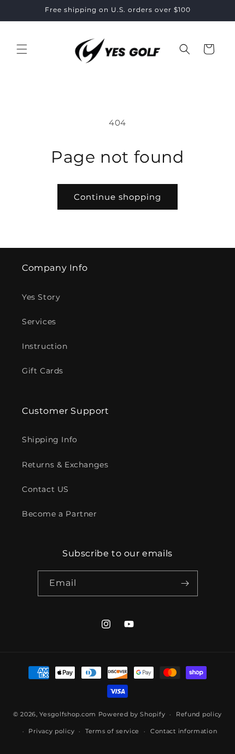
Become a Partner (59, 514)
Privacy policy (51, 731)
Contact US (45, 489)
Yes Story (41, 297)
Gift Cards (42, 371)
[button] (22, 49)
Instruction (45, 346)
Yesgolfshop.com (67, 714)
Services (39, 321)
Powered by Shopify (132, 714)
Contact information (183, 731)
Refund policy (199, 714)
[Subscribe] (185, 583)
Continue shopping (117, 197)
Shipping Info (50, 439)
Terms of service (112, 731)
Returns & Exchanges (65, 465)
